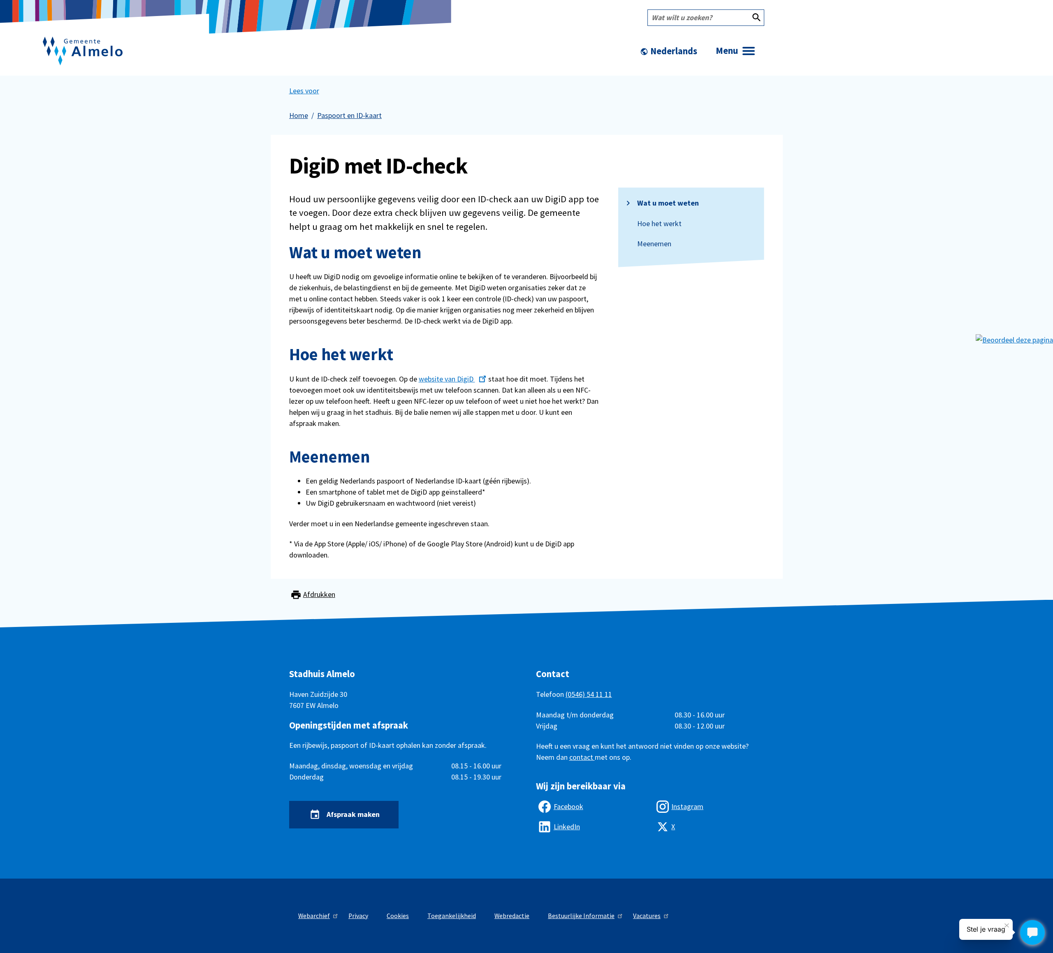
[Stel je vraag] (1032, 932)
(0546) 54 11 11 (589, 694)
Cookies (398, 916)
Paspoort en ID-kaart (349, 115)
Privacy (358, 916)
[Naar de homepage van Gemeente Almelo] (83, 51)
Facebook (568, 806)
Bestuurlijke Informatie (581, 916)
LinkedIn (567, 826)
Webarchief (314, 916)
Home (298, 115)
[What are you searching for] (756, 17)
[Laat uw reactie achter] (1014, 339)
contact (582, 757)
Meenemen (654, 243)
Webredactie (511, 916)
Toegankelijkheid (451, 916)
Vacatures (647, 916)
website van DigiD (447, 379)
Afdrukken (319, 594)
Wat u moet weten (668, 203)
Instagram (687, 806)
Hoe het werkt (659, 223)
